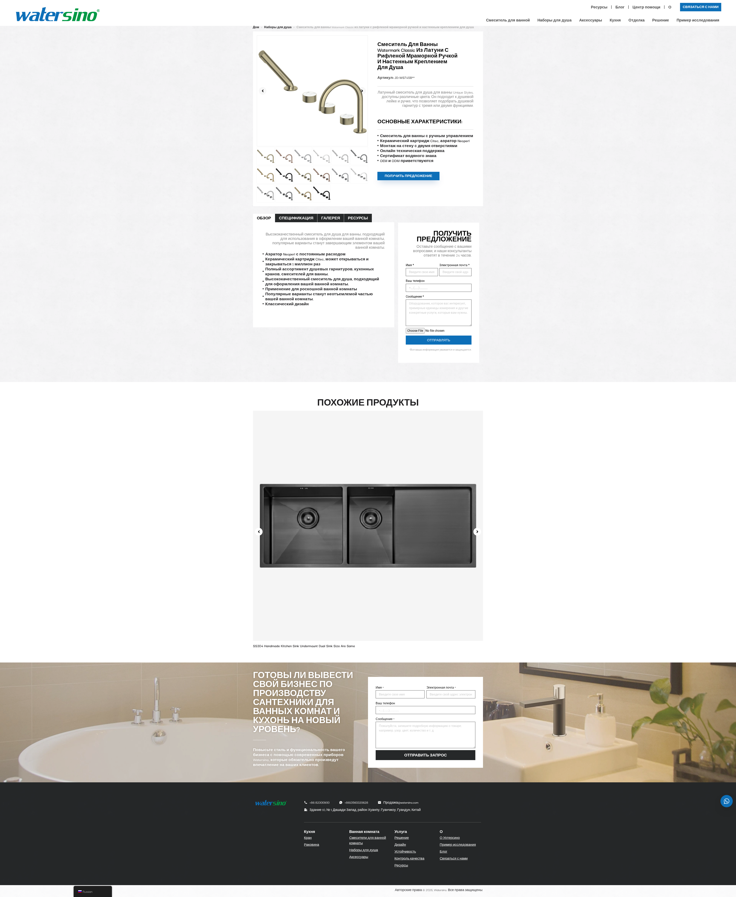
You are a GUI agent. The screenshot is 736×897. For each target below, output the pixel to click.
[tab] (264, 218)
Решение (660, 20)
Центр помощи (646, 7)
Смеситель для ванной (508, 20)
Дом (256, 27)
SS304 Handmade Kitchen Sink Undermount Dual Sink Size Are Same (304, 645)
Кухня (615, 20)
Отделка (636, 20)
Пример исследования (698, 20)
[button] (262, 91)
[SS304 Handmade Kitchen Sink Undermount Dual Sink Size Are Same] (368, 525)
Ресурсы (599, 7)
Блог (619, 7)
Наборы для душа (554, 20)
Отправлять (438, 340)
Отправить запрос (425, 755)
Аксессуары (590, 20)
